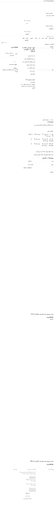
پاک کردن (12, 55)
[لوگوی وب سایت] (48, 6)
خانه (5, 42)
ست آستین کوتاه (27, 84)
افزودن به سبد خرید (13, 64)
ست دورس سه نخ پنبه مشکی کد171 (42, 314)
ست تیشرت (30, 86)
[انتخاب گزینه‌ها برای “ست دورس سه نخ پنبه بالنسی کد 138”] (51, 458)
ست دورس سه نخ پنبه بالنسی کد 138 (41, 461)
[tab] (51, 119)
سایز (16, 53)
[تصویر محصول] (27, 275)
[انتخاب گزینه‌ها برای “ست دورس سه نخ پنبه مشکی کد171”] (51, 311)
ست (2, 42)
